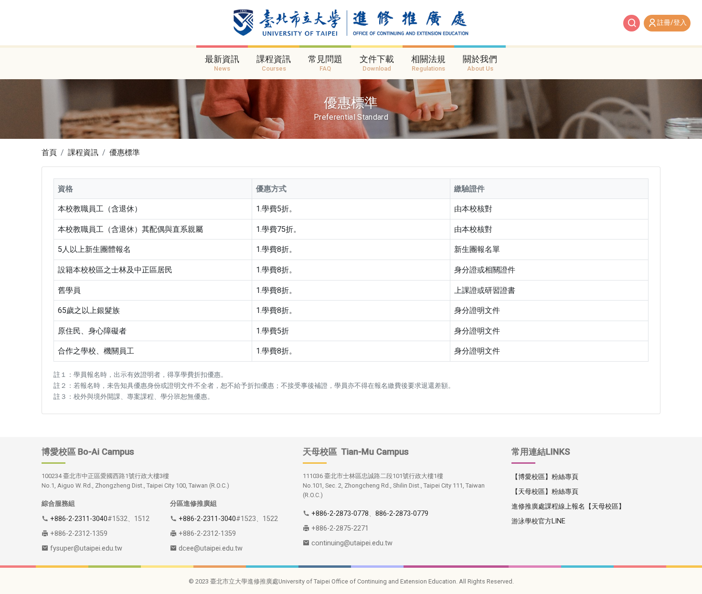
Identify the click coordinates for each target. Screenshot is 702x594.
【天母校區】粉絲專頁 (544, 492)
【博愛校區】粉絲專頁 (544, 477)
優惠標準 (124, 152)
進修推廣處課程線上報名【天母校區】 (568, 506)
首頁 (49, 152)
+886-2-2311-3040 (78, 519)
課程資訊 (83, 152)
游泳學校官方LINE (538, 521)
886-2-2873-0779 (401, 514)
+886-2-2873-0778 (340, 514)
